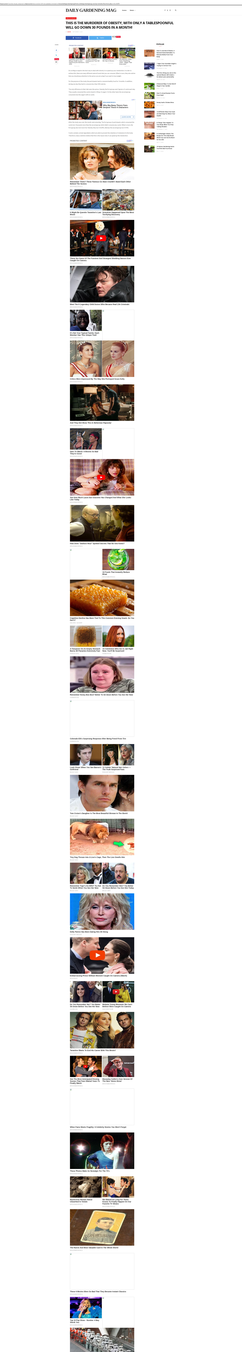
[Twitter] (56, 55)
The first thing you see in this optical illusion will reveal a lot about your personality (166, 75)
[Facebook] (56, 50)
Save (119, 37)
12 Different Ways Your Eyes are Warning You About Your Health (166, 114)
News (132, 10)
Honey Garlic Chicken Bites (165, 102)
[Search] (174, 10)
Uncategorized (71, 18)
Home (124, 10)
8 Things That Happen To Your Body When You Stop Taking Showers (165, 124)
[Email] (56, 62)
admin (69, 32)
